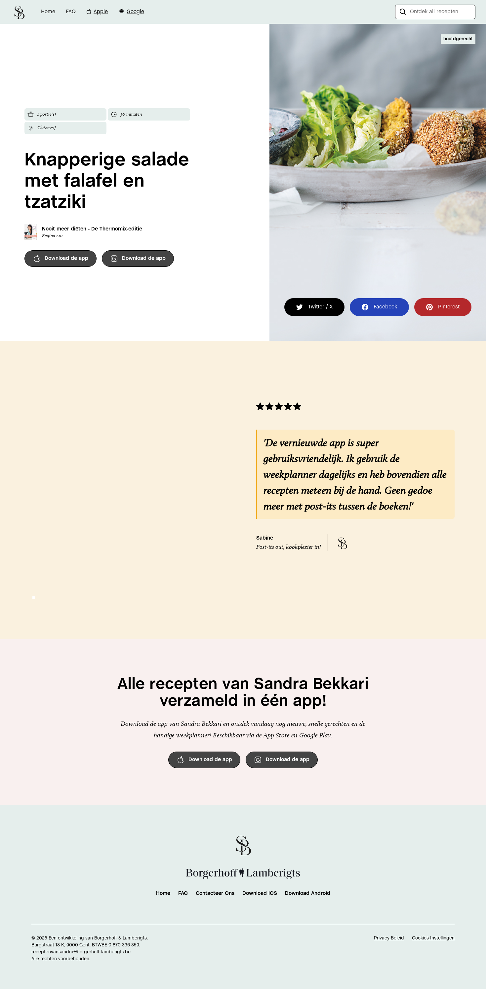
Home (48, 11)
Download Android (307, 893)
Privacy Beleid (389, 938)
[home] (19, 11)
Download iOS (259, 893)
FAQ (71, 11)
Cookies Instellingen (433, 938)
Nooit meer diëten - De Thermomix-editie (92, 229)
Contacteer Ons (215, 893)
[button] (33, 597)
